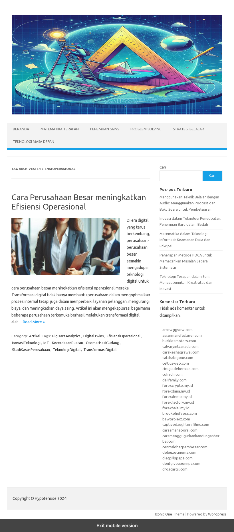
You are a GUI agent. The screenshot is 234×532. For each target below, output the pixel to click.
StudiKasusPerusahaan (31, 350)
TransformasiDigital (99, 350)
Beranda (21, 129)
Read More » (34, 322)
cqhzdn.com (172, 374)
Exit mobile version (117, 525)
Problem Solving (146, 129)
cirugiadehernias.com (180, 368)
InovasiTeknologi (26, 343)
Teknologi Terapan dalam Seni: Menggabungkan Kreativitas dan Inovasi (186, 282)
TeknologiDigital (66, 350)
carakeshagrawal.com (180, 352)
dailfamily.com (174, 380)
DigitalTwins (93, 336)
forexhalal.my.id (175, 408)
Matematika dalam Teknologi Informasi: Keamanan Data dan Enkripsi (185, 240)
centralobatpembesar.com (184, 447)
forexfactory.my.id (178, 402)
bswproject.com (176, 419)
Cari (163, 167)
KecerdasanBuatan (67, 343)
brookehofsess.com (179, 413)
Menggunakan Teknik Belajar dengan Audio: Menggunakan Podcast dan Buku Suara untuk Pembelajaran (189, 203)
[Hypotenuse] (117, 113)
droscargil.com (174, 469)
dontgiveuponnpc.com (181, 463)
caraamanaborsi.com (179, 430)
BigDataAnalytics (66, 336)
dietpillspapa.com (177, 458)
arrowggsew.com (177, 329)
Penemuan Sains (104, 129)
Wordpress (217, 514)
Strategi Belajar (188, 129)
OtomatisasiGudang (102, 343)
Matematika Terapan (60, 129)
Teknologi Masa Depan (33, 141)
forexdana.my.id (176, 391)
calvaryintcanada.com (180, 346)
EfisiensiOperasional (123, 336)
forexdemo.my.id (177, 396)
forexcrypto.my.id (177, 385)
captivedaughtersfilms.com (185, 424)
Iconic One (163, 514)
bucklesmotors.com (179, 340)
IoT (46, 343)
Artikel (34, 336)
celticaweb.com (175, 363)
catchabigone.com (177, 357)
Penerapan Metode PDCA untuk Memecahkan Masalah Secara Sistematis (186, 261)
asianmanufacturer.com (182, 335)
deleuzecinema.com (179, 452)
